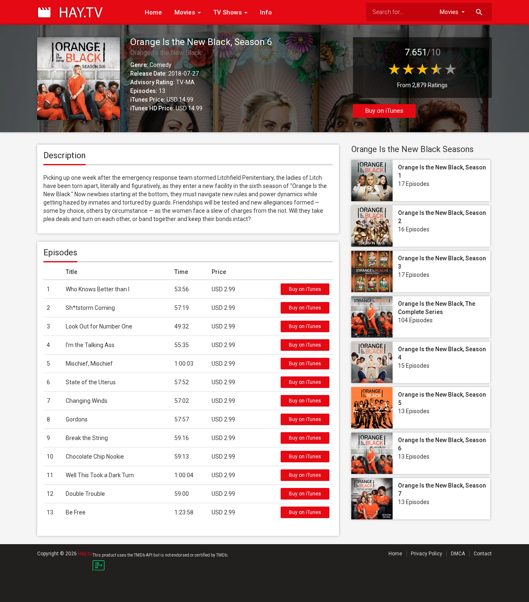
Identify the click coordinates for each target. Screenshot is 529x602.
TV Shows (228, 12)
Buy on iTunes (384, 110)
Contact (483, 554)
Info (266, 12)
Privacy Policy (426, 554)
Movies (185, 12)
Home (153, 12)
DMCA (458, 554)
